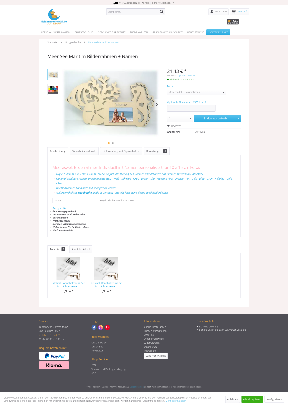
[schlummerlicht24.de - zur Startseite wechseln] (54, 16)
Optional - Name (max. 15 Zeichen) (186, 102)
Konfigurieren (274, 399)
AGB (94, 373)
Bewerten (175, 125)
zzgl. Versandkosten (186, 75)
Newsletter (97, 350)
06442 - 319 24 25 (49, 335)
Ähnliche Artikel (81, 249)
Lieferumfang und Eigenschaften (121, 151)
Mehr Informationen (176, 400)
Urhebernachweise (154, 338)
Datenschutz (150, 346)
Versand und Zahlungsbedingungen (110, 369)
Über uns (149, 334)
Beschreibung (58, 151)
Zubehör (57, 249)
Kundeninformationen (155, 330)
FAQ (94, 365)
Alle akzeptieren (252, 399)
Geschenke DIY (100, 342)
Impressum (150, 350)
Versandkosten (137, 386)
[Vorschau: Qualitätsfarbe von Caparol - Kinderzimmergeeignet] (53, 89)
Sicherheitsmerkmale (84, 151)
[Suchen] (161, 11)
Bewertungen (156, 151)
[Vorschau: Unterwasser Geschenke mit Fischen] (53, 74)
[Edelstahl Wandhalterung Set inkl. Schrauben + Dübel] (68, 268)
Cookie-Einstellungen (155, 326)
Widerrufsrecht (152, 342)
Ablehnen (232, 399)
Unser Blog (97, 346)
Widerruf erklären (156, 355)
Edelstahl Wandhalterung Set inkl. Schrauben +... (68, 284)
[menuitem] (135, 11)
